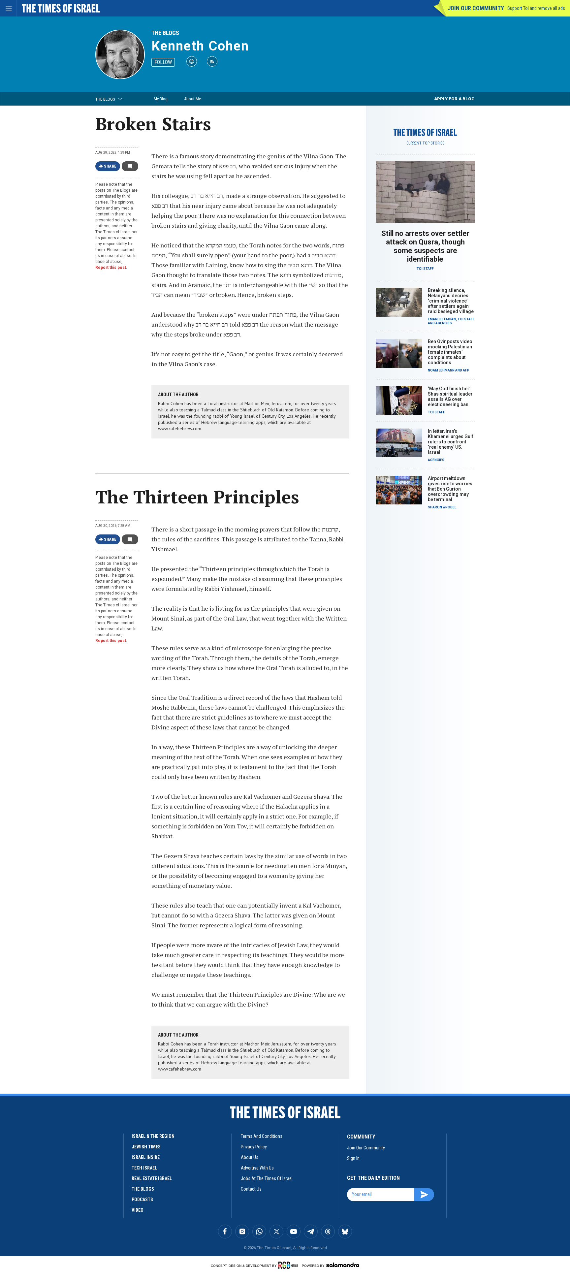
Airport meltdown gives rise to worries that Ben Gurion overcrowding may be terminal (450, 489)
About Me (192, 98)
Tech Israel (144, 1168)
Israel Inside (146, 1157)
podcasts (142, 1199)
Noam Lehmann (441, 370)
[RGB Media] (289, 1265)
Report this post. (111, 267)
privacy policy (254, 1146)
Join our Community (476, 8)
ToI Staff (425, 269)
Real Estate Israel (152, 1178)
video (137, 1210)
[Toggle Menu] (8, 8)
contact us (251, 1189)
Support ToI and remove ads (536, 8)
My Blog (161, 98)
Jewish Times (146, 1146)
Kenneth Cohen (200, 46)
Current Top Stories (425, 143)
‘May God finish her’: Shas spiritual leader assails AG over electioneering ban (450, 396)
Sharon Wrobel (442, 507)
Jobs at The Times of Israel (267, 1178)
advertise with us (257, 1168)
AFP (466, 370)
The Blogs (165, 32)
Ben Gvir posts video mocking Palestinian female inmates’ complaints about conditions (450, 352)
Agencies (443, 323)
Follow (163, 62)
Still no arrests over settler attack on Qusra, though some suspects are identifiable (425, 246)
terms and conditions (261, 1136)
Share (110, 166)
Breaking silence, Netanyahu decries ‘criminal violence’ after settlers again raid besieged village (451, 301)
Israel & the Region (153, 1136)
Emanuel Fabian (442, 319)
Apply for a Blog (454, 98)
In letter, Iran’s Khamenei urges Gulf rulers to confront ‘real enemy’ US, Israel (450, 442)
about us (249, 1157)
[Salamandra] (342, 1265)
